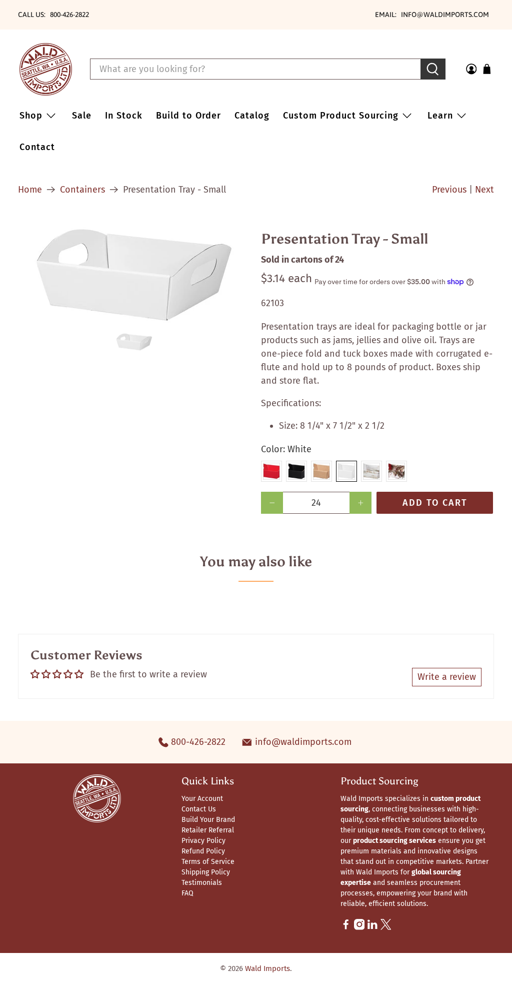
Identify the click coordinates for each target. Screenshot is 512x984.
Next (484, 189)
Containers (82, 189)
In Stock (123, 115)
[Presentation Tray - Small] (134, 275)
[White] (346, 471)
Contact (37, 147)
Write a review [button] (447, 676)
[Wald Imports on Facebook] (346, 927)
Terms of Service (208, 861)
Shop (31, 115)
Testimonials (202, 882)
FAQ (188, 893)
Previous (449, 189)
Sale (82, 115)
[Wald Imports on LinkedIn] (372, 927)
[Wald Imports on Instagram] (359, 927)
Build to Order (188, 115)
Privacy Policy (204, 840)
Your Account (202, 798)
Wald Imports (267, 968)
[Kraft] (321, 471)
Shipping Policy (206, 872)
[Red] (271, 471)
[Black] (296, 471)
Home (30, 189)
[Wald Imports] (46, 69)
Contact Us (199, 809)
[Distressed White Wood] (371, 471)
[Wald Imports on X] (386, 927)
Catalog (252, 115)
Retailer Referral (208, 830)
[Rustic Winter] (396, 471)
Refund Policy (203, 851)
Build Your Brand (208, 819)
